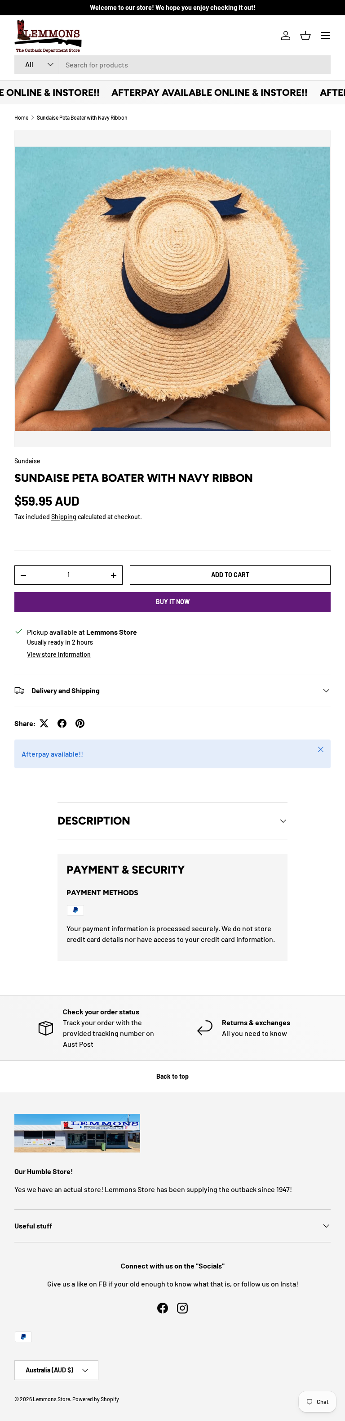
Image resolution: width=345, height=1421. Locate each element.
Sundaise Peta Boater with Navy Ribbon (82, 117)
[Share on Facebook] (62, 723)
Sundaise (27, 461)
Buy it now (173, 601)
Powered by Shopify (95, 1399)
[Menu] (325, 35)
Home (21, 117)
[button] (305, 35)
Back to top (172, 1076)
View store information (59, 654)
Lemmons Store (51, 1399)
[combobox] (172, 64)
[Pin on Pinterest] (80, 723)
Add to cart (230, 574)
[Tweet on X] (44, 723)
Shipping (63, 516)
